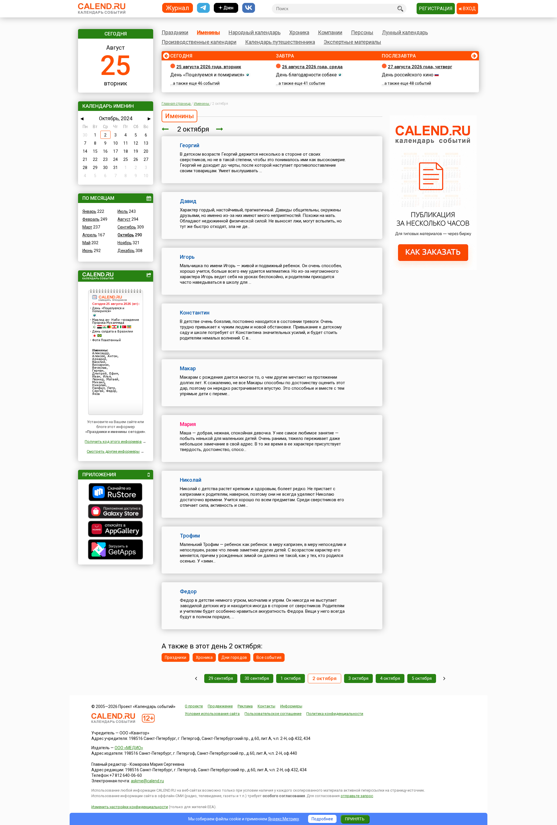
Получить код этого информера (113, 441)
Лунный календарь (405, 32)
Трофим (190, 536)
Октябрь (125, 235)
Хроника (299, 32)
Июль (122, 211)
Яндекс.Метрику (283, 819)
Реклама (245, 706)
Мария (188, 424)
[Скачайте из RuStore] (115, 492)
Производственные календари (199, 42)
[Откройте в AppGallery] (115, 530)
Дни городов (234, 657)
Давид (188, 201)
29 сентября (221, 678)
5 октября (422, 678)
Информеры (291, 706)
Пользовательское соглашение (273, 713)
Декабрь (126, 250)
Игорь (187, 257)
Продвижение (220, 706)
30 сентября (257, 678)
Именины (208, 32)
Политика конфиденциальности (334, 713)
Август (124, 219)
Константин (194, 313)
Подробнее (322, 819)
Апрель (89, 235)
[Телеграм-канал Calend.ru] (203, 8)
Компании (330, 32)
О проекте (194, 706)
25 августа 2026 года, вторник (208, 66)
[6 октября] (444, 678)
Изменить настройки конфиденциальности (129, 807)
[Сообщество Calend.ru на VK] (248, 8)
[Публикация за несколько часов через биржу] (433, 268)
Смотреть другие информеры (113, 451)
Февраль (91, 219)
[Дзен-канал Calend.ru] (226, 8)
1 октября (291, 678)
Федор (188, 591)
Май (86, 242)
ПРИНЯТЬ (354, 819)
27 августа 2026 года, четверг (420, 66)
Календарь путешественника (280, 42)
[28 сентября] (196, 678)
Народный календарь (255, 32)
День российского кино (407, 75)
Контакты (266, 706)
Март (87, 227)
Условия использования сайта (212, 713)
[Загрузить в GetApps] (115, 550)
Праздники (175, 32)
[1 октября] (165, 129)
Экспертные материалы (352, 42)
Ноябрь (124, 242)
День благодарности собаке (306, 75)
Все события (268, 657)
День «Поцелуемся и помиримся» (207, 75)
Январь (89, 211)
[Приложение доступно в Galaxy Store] (115, 512)
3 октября (358, 678)
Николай (190, 480)
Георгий (189, 145)
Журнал (177, 7)
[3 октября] (219, 129)
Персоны (362, 32)
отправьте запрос (357, 796)
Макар (188, 368)
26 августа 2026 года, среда (312, 66)
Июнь (87, 250)
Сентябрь (126, 227)
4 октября (390, 678)
